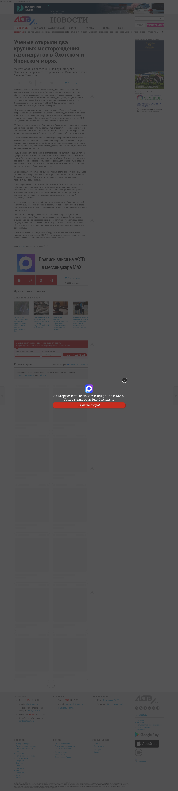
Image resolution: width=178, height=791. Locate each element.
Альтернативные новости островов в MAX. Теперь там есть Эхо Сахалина (89, 398)
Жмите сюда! (89, 405)
